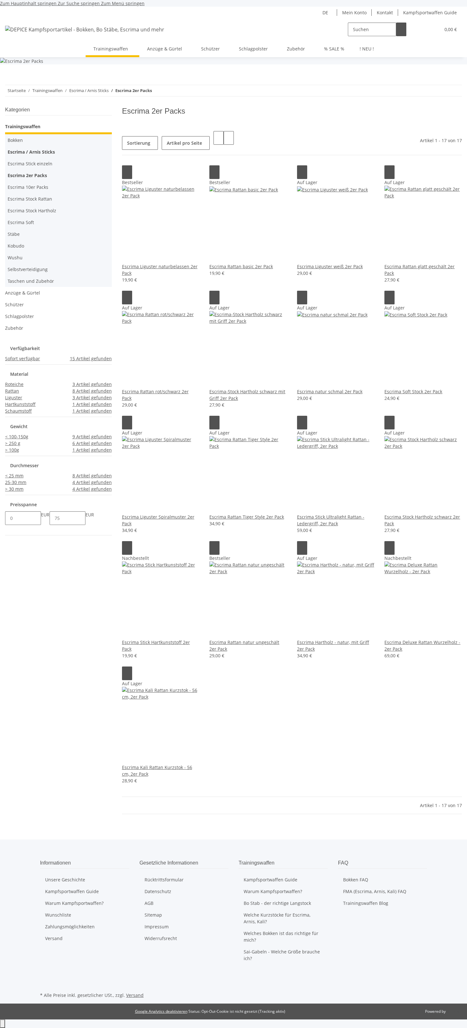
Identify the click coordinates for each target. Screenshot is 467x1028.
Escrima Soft (21, 222)
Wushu (15, 258)
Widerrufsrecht (161, 938)
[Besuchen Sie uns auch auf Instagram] (45, 983)
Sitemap (153, 915)
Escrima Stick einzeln (30, 164)
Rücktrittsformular (164, 880)
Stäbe (14, 234)
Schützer (14, 305)
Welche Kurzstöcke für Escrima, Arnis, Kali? (277, 918)
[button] (423, 29)
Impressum (157, 927)
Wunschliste (58, 915)
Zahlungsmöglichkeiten (70, 927)
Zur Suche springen (79, 3)
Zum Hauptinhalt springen (29, 3)
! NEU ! (367, 49)
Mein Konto (354, 13)
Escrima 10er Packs (28, 187)
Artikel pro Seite (184, 143)
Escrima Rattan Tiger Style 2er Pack (246, 517)
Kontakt (385, 13)
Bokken (15, 140)
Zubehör (14, 328)
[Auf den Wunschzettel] (127, 172)
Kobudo (16, 246)
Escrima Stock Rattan (30, 199)
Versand (54, 938)
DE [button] (325, 13)
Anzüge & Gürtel (22, 293)
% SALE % (334, 49)
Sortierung (138, 143)
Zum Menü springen (123, 3)
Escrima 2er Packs (27, 175)
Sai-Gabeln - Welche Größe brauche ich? (282, 955)
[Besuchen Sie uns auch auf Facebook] (45, 975)
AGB (149, 903)
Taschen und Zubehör (31, 281)
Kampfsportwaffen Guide (430, 13)
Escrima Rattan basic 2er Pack (241, 266)
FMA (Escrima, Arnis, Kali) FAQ (374, 891)
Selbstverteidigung (28, 269)
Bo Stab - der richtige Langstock (277, 903)
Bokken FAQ (355, 880)
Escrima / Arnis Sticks (31, 152)
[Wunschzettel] (433, 29)
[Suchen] (401, 29)
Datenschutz (158, 891)
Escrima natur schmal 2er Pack (329, 391)
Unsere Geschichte (65, 880)
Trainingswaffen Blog (365, 903)
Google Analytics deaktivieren (161, 1011)
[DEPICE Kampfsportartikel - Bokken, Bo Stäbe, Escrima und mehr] (84, 29)
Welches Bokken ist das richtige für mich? (281, 936)
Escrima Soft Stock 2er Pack (413, 391)
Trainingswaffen (22, 126)
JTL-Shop (454, 1011)
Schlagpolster (19, 316)
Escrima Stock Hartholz (32, 211)
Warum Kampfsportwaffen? (74, 903)
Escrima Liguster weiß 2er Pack (330, 266)
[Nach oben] (2, 1023)
